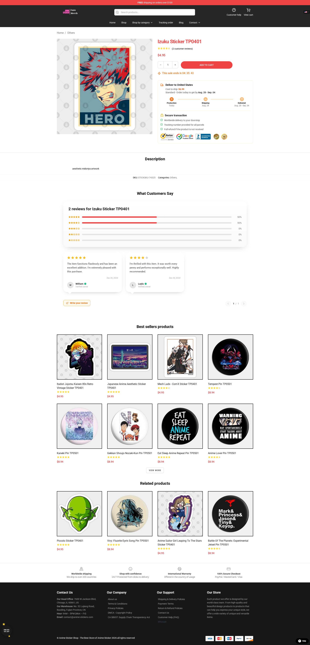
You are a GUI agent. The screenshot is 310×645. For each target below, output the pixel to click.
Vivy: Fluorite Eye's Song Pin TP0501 (128, 540)
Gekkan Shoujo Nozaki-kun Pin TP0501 (129, 453)
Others (71, 32)
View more (155, 470)
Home (60, 32)
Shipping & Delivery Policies (171, 599)
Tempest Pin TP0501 (220, 384)
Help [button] (304, 641)
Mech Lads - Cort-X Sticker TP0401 (177, 384)
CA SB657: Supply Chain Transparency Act (129, 617)
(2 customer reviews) (182, 48)
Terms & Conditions (117, 603)
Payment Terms (166, 603)
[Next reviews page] (244, 304)
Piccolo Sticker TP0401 (70, 540)
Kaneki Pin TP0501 (68, 453)
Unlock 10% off (6, 630)
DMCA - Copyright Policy (120, 612)
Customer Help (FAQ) (168, 617)
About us (112, 599)
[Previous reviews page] (228, 304)
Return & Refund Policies (170, 608)
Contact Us (163, 612)
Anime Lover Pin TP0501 (222, 453)
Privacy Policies (115, 608)
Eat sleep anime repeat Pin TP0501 (178, 453)
